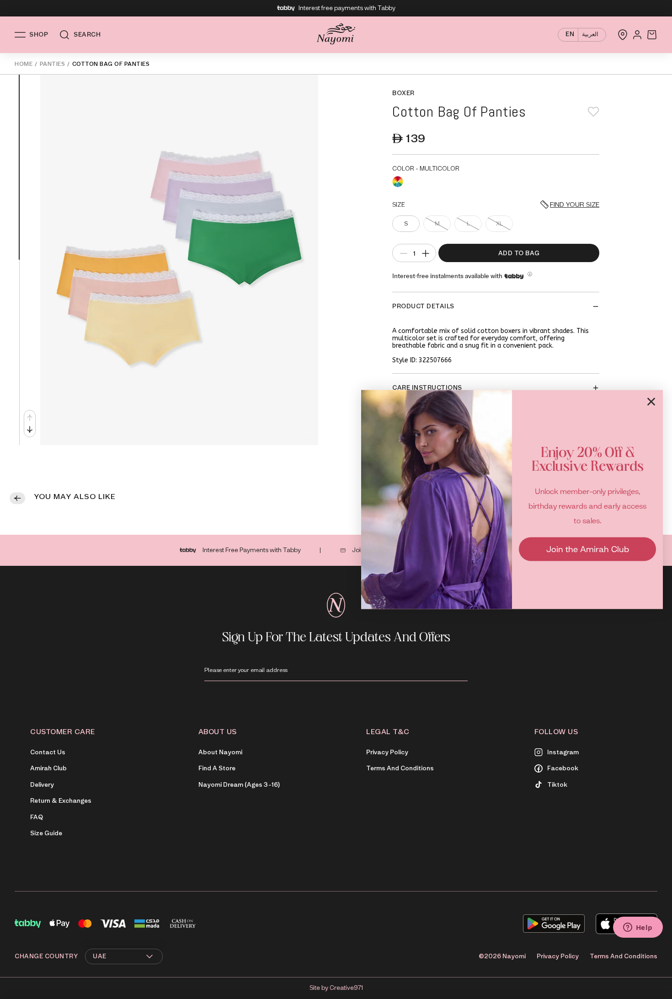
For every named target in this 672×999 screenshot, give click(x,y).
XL (499, 223)
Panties (52, 63)
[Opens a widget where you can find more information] (638, 928)
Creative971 (346, 988)
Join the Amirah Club (587, 548)
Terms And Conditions (623, 956)
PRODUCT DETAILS (423, 306)
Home (23, 63)
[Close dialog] (651, 401)
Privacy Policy (558, 956)
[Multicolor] (397, 181)
